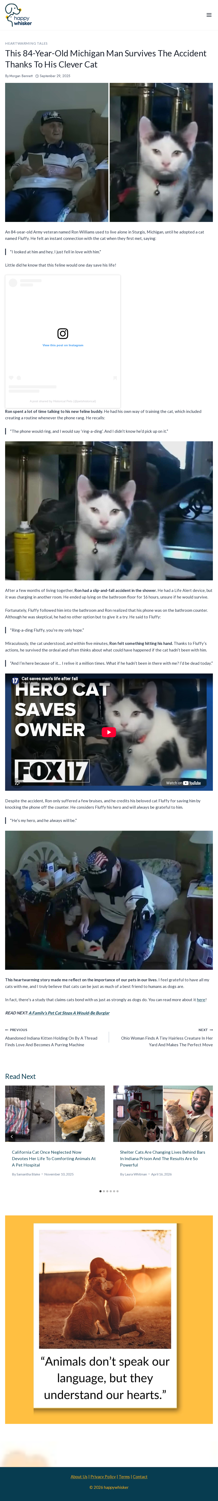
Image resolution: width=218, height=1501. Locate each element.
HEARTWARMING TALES (26, 43)
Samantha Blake (28, 1174)
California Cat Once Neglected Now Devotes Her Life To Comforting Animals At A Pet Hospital (54, 1158)
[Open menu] (209, 15)
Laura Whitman (136, 1174)
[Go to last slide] (12, 1136)
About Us (79, 1476)
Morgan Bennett (21, 75)
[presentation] (55, 1114)
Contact (140, 1476)
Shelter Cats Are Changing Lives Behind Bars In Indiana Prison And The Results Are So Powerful (162, 1158)
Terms (124, 1476)
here (201, 999)
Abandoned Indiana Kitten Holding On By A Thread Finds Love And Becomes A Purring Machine (51, 1037)
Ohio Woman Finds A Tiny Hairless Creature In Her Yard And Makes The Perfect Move (167, 1037)
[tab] (100, 1191)
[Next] (206, 1136)
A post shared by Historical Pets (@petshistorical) (63, 401)
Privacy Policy (103, 1476)
